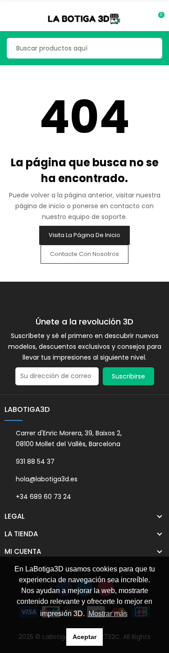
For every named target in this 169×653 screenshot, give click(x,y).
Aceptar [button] (84, 636)
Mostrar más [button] (108, 613)
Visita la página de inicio (84, 235)
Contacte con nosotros (84, 254)
